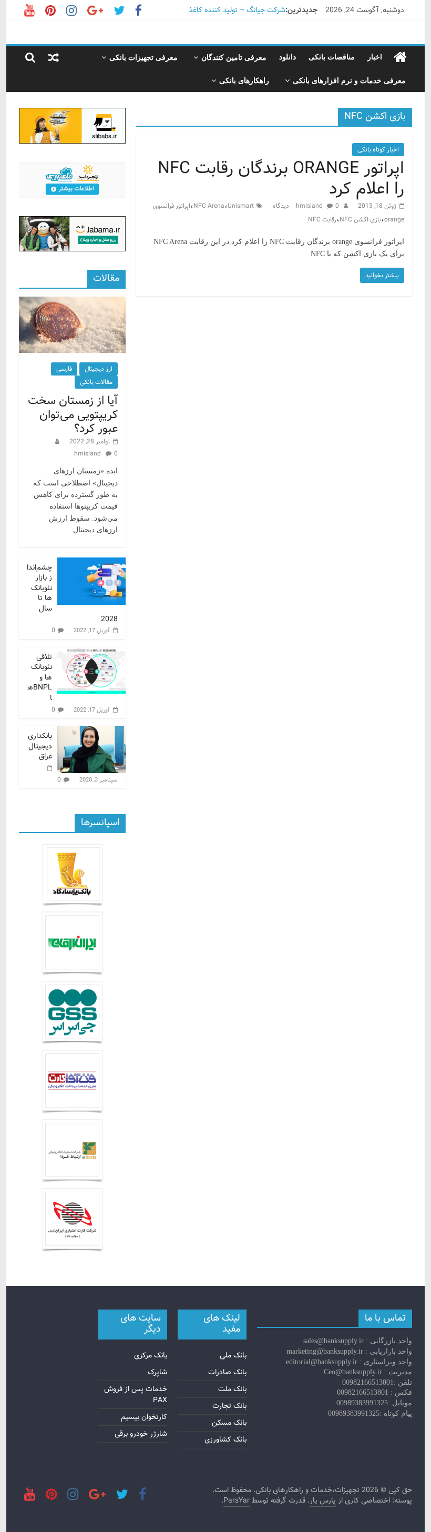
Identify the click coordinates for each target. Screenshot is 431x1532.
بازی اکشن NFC (360, 220)
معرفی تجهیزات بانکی (143, 58)
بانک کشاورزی (225, 1439)
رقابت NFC (322, 220)
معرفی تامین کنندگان (233, 58)
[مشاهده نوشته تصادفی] (53, 57)
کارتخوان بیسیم (144, 1417)
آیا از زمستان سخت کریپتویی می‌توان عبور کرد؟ (73, 415)
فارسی (64, 369)
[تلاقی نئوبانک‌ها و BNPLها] (91, 652)
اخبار (374, 57)
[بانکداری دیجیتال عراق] (91, 731)
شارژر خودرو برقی (141, 1433)
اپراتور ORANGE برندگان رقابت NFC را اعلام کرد (281, 178)
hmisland (310, 206)
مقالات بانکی (96, 382)
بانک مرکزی (150, 1355)
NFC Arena (208, 206)
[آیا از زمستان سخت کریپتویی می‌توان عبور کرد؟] (72, 302)
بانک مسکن (229, 1422)
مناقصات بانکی (332, 57)
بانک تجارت (229, 1406)
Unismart (241, 206)
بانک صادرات (227, 1372)
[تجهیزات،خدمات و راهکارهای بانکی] (400, 57)
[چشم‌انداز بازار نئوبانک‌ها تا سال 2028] (91, 563)
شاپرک (157, 1372)
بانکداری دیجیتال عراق (40, 746)
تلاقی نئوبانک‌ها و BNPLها (40, 677)
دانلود (287, 57)
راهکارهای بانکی (244, 81)
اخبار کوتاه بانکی (378, 150)
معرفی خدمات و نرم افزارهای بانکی (349, 81)
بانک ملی (233, 1355)
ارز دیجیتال (98, 369)
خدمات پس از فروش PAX (135, 1394)
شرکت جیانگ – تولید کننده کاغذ (237, 10)
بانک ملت (232, 1389)
